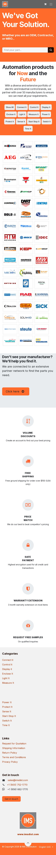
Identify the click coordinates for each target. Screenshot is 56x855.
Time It (6, 725)
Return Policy (9, 752)
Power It (6, 702)
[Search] (51, 50)
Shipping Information (13, 748)
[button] (28, 842)
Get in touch (11, 798)
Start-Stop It (9, 716)
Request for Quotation (14, 743)
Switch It (7, 720)
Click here (13, 391)
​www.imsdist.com (28, 834)
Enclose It (7, 673)
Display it (7, 669)
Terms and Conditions (14, 757)
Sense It (6, 711)
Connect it (7, 659)
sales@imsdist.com (17, 780)
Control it (7, 664)
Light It (5, 678)
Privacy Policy (10, 761)
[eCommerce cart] (45, 4)
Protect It (7, 706)
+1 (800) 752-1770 (17, 784)
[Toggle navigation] (51, 4)
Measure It (8, 682)
